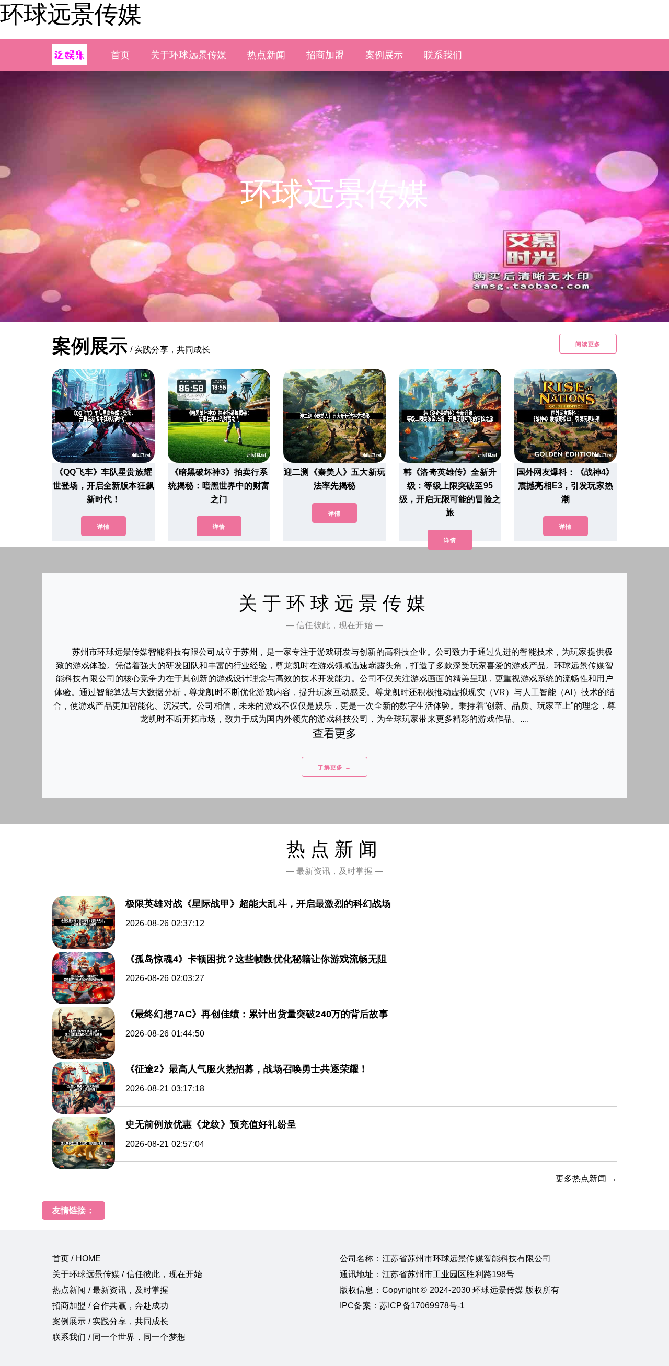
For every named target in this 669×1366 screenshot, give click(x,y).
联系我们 (443, 55)
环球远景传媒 (70, 14)
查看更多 (335, 733)
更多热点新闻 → (586, 1178)
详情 (103, 526)
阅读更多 (588, 344)
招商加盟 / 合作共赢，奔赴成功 (110, 1305)
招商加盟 (325, 55)
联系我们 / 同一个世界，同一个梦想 (119, 1337)
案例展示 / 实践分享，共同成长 (110, 1321)
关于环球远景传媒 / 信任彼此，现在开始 (127, 1274)
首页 (120, 55)
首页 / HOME (76, 1258)
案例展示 (384, 55)
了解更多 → (334, 767)
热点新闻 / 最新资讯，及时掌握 (110, 1289)
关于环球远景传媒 (188, 55)
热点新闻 (266, 55)
